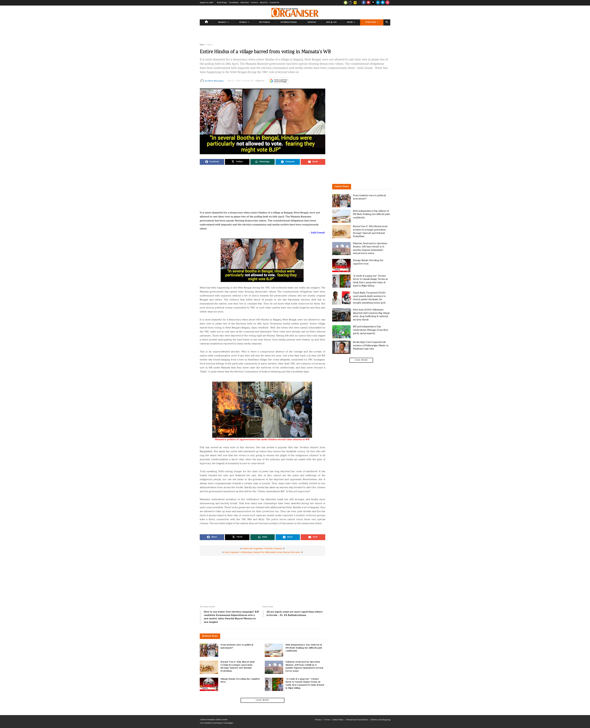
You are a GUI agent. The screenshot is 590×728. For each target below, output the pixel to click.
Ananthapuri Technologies (223, 723)
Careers (254, 2)
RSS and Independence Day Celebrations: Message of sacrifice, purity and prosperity (370, 330)
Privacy (318, 719)
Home (202, 45)
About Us (264, 2)
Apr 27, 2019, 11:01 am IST (241, 80)
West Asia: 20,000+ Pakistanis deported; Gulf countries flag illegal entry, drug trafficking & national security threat (371, 315)
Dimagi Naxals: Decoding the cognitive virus (240, 680)
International (289, 22)
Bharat (222, 22)
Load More (262, 700)
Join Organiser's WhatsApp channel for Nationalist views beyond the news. (262, 552)
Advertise (244, 2)
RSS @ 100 (331, 22)
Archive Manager (214, 81)
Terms (327, 719)
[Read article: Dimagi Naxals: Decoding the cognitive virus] (209, 684)
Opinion (311, 22)
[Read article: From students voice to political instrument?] (209, 650)
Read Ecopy (222, 2)
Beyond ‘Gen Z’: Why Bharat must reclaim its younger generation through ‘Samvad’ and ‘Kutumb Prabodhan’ (237, 666)
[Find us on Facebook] (364, 3)
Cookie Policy (338, 719)
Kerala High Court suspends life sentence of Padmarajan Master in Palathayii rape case (371, 346)
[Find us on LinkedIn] (378, 3)
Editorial (264, 22)
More (350, 22)
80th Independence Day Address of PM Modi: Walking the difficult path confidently (303, 648)
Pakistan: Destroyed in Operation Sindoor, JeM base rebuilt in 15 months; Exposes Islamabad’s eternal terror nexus (304, 666)
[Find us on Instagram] (387, 3)
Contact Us (274, 2)
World (243, 22)
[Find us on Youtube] (368, 3)
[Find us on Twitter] (373, 3)
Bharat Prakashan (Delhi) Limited (214, 719)
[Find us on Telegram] (383, 3)
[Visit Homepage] (294, 12)
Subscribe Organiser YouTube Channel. (262, 548)
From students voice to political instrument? (236, 646)
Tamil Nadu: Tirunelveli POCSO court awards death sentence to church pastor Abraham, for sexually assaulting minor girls (369, 298)
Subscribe (370, 22)
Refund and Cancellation (357, 719)
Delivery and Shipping (380, 719)
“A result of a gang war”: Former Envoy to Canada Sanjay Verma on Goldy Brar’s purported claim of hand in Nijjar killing (304, 683)
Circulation (234, 2)
